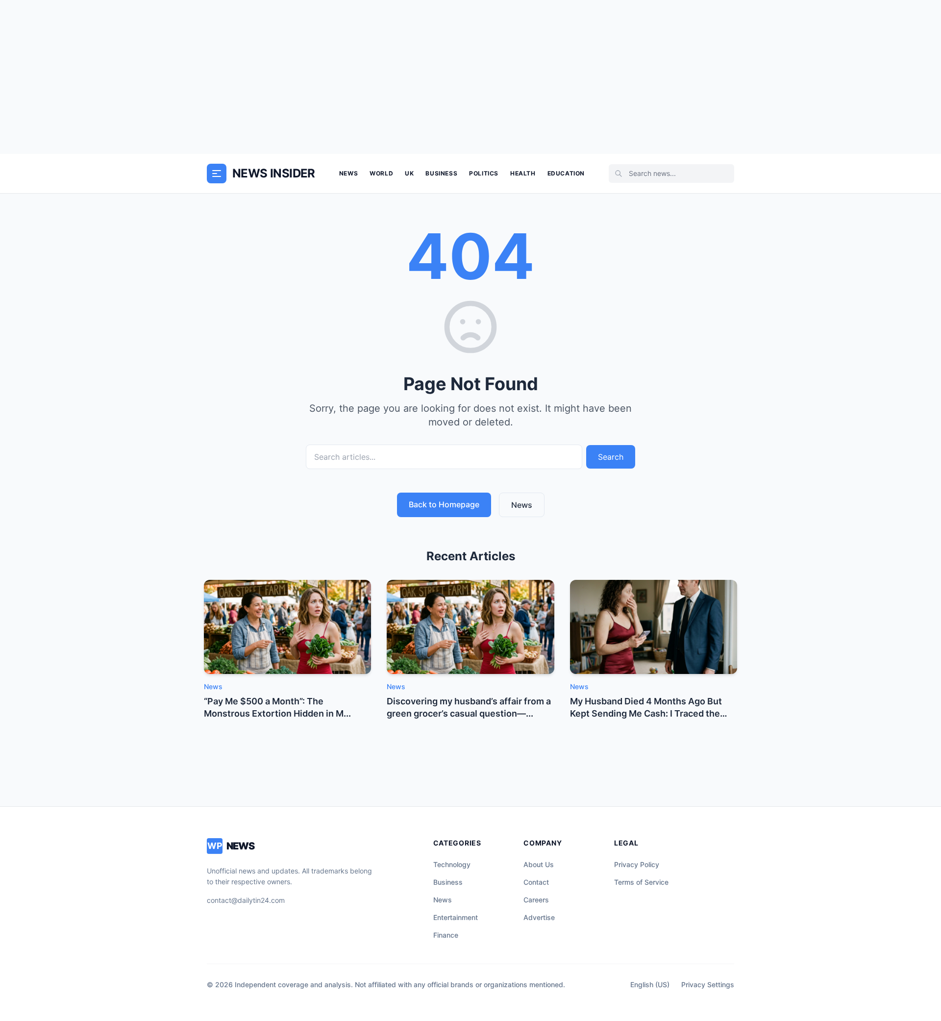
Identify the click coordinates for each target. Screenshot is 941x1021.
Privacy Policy (636, 864)
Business (441, 173)
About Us (538, 864)
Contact (536, 882)
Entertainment (455, 917)
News (348, 173)
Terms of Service (641, 882)
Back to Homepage (444, 504)
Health (523, 173)
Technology (451, 864)
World (381, 173)
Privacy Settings (707, 984)
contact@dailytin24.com (246, 900)
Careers (536, 900)
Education (566, 173)
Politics (483, 173)
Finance (445, 935)
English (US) (649, 984)
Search (610, 457)
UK (409, 173)
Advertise (539, 917)
